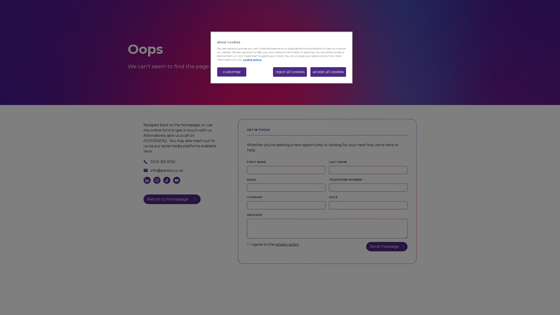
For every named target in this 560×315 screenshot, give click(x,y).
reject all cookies (289, 72)
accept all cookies (328, 72)
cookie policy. (252, 59)
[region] (281, 58)
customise (232, 72)
